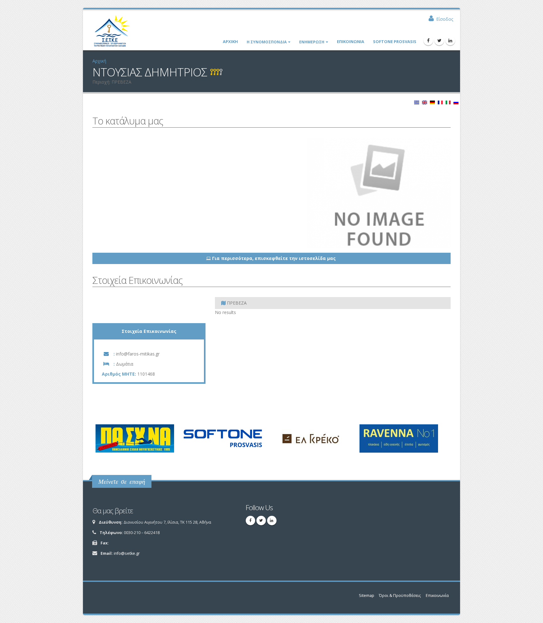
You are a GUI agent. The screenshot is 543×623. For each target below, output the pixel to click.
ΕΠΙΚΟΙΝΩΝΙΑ (350, 41)
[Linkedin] (450, 40)
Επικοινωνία (437, 595)
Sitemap (366, 595)
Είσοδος (444, 19)
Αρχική (99, 61)
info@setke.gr (127, 553)
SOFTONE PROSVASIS (394, 41)
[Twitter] (439, 40)
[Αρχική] (114, 33)
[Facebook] (428, 40)
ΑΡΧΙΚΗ (230, 41)
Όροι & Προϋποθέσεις (400, 595)
